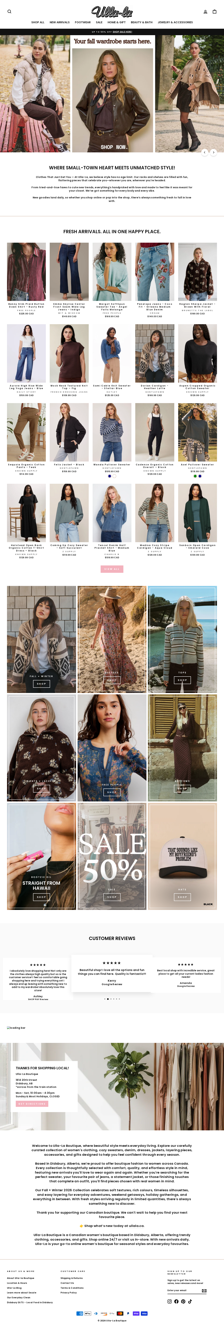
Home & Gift (117, 22)
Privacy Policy (69, 1292)
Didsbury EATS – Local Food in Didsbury (30, 1302)
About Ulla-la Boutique (20, 1278)
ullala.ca (136, 1226)
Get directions (32, 1103)
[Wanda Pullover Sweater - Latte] (114, 476)
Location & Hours (17, 1283)
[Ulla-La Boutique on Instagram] (169, 1301)
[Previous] (204, 152)
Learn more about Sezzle (21, 1292)
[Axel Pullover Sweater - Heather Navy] (200, 476)
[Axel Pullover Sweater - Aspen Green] (195, 476)
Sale (99, 22)
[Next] (213, 152)
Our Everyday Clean (18, 1297)
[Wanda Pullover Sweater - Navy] (109, 476)
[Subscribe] (204, 1291)
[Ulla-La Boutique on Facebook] (176, 1301)
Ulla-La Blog (14, 1288)
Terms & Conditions (72, 1288)
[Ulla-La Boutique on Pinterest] (183, 1301)
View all (112, 569)
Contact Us (67, 1283)
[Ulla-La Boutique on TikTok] (190, 1301)
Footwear (83, 22)
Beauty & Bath (141, 22)
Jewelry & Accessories (175, 22)
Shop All (37, 22)
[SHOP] (112, 639)
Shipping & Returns (72, 1278)
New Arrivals (60, 22)
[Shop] (41, 639)
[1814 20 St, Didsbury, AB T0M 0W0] (112, 1086)
